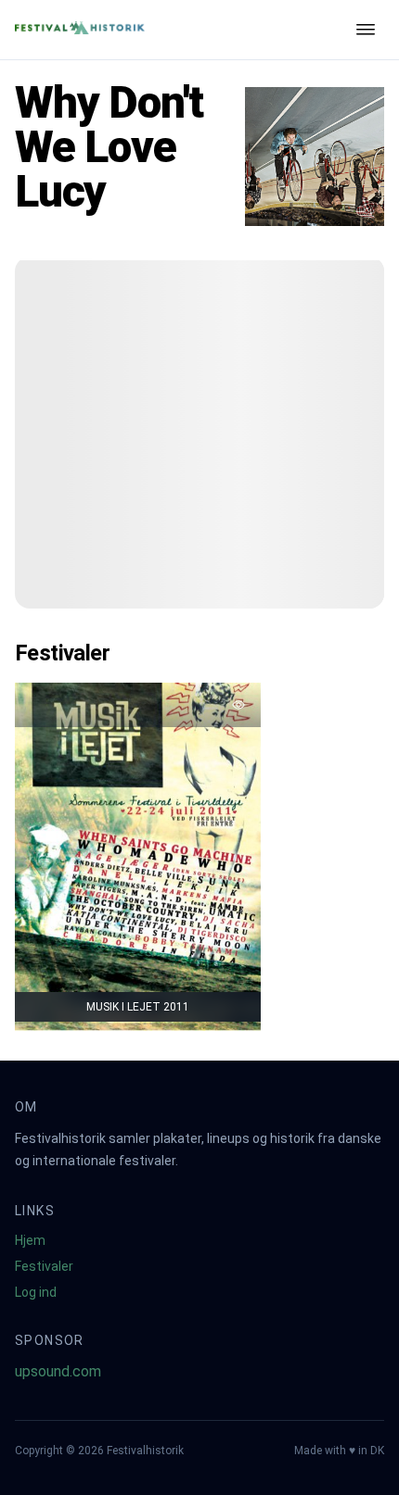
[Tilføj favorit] (238, 705)
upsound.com (58, 1371)
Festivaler (44, 1266)
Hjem (30, 1240)
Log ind (36, 1292)
